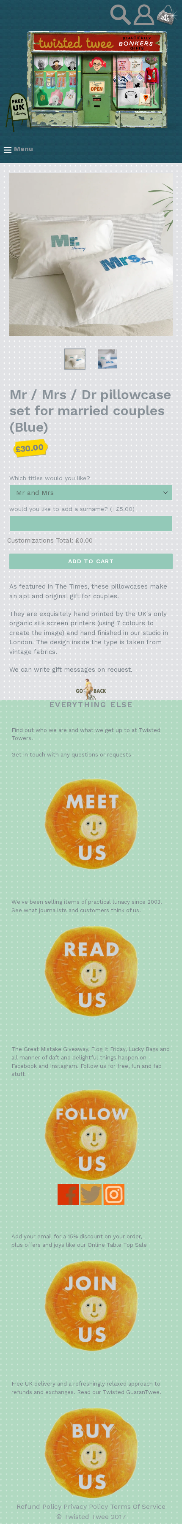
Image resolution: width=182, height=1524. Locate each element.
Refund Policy (39, 1506)
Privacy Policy (85, 1506)
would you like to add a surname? (72, 508)
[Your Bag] (167, 23)
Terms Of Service (137, 1506)
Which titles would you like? (49, 478)
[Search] (121, 23)
